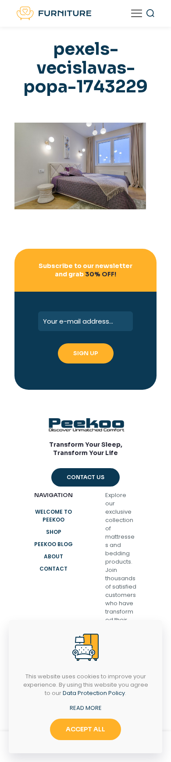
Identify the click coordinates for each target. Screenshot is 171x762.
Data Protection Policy (94, 693)
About (53, 556)
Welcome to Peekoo (53, 515)
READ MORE (86, 708)
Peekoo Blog (53, 544)
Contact (53, 568)
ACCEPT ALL (85, 729)
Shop (53, 532)
